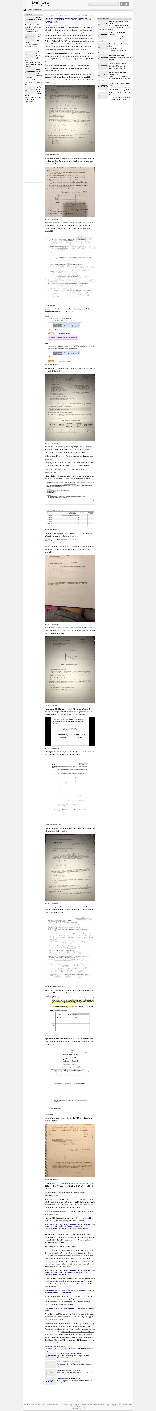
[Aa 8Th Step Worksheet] (103, 57)
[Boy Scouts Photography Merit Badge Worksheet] (51, 1355)
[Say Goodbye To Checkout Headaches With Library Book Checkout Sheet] (103, 74)
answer (50, 1346)
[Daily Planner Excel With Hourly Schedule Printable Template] (30, 53)
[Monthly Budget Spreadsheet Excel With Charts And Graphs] (30, 19)
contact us (53, 1343)
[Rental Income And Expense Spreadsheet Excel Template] (30, 71)
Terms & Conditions (34, 10)
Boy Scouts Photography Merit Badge (69, 1353)
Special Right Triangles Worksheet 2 (68, 1370)
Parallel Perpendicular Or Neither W (68, 1378)
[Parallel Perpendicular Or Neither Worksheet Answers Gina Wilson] (51, 1382)
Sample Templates (87, 1405)
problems (63, 1346)
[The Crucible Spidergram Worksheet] (51, 1363)
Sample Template (74, 1405)
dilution (55, 1346)
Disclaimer (41, 1405)
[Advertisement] (33, 144)
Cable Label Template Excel (118, 64)
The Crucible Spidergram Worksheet (68, 1362)
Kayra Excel (83, 1409)
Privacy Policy (50, 1405)
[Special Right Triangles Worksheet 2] (51, 1372)
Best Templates (99, 1405)
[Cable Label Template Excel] (103, 65)
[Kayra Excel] (40, 6)
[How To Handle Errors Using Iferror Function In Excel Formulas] (30, 36)
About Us (27, 1405)
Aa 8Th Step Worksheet (116, 55)
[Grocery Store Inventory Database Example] (103, 34)
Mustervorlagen (81, 1407)
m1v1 (58, 1346)
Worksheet (54, 16)
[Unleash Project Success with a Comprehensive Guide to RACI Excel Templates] (103, 87)
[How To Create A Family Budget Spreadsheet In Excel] (30, 89)
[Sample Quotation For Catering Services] (103, 46)
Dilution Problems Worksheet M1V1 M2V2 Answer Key (63, 27)
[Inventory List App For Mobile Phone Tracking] (103, 23)
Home (47, 16)
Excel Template (123, 1405)
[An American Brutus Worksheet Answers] (103, 94)
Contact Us (34, 1405)
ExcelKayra (49, 1340)
